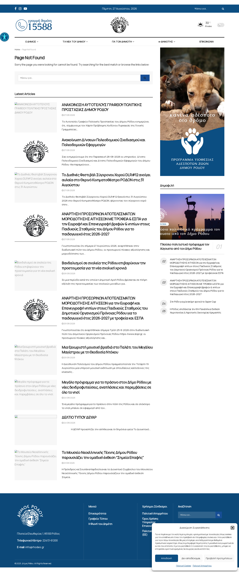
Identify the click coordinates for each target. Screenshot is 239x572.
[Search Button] (222, 9)
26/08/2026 (69, 273)
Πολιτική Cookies (183, 565)
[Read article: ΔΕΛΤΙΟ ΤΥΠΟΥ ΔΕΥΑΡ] (36, 430)
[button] (4, 37)
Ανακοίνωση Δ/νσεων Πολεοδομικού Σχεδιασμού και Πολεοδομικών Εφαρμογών (103, 142)
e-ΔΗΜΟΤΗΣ (166, 41)
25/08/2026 (69, 323)
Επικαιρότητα (97, 513)
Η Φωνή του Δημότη (100, 524)
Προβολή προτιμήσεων (219, 558)
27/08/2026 (69, 115)
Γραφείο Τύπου (98, 518)
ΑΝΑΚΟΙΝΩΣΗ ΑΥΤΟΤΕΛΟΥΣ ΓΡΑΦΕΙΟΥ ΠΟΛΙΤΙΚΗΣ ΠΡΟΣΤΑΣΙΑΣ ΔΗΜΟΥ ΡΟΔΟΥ (102, 107)
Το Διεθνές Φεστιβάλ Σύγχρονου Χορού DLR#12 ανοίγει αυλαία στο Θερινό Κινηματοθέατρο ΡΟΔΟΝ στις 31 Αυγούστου (106, 179)
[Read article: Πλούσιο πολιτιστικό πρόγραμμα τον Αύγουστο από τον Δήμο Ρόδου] (192, 217)
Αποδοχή (166, 558)
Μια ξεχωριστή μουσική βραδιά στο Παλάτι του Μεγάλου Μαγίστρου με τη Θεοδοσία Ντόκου (107, 350)
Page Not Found (29, 49)
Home (17, 49)
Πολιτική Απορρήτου (202, 565)
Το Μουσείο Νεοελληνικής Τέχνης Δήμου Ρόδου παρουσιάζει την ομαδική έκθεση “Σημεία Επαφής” (103, 455)
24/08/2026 (69, 397)
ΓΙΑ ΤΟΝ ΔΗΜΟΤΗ (122, 41)
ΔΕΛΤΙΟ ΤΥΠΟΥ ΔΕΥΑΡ (79, 417)
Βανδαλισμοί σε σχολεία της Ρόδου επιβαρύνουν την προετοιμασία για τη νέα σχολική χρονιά (104, 265)
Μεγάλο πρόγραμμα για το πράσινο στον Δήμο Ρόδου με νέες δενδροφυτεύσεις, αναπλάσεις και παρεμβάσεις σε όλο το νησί (106, 387)
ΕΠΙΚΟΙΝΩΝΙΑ (206, 41)
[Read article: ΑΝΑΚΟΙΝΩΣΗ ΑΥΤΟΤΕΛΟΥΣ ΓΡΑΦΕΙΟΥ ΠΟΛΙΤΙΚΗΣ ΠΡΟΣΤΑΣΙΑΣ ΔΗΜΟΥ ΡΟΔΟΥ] (36, 117)
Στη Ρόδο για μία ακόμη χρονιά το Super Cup (193, 301)
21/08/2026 (69, 463)
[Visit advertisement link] (192, 111)
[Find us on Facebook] (15, 9)
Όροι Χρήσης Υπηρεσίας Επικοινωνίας (150, 522)
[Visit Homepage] (119, 25)
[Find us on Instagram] (20, 9)
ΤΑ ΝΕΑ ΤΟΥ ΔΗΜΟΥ (74, 41)
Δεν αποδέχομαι (191, 558)
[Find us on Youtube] (25, 9)
